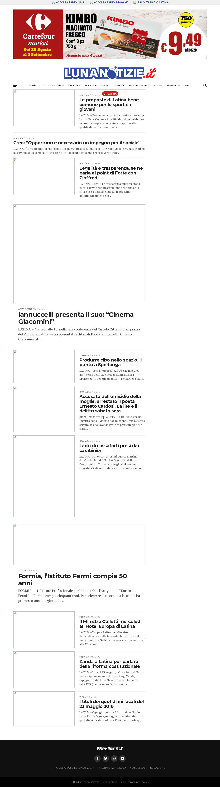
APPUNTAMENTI (139, 85)
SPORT (105, 85)
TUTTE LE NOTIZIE (52, 85)
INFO (187, 85)
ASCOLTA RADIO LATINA (152, 2)
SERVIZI (119, 85)
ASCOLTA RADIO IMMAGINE (110, 2)
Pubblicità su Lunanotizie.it (74, 767)
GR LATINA (110, 93)
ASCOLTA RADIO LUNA (70, 2)
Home (33, 85)
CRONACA (74, 85)
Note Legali (138, 767)
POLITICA (91, 85)
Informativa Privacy (112, 767)
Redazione (157, 767)
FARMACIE (173, 85)
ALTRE (158, 85)
